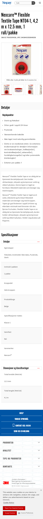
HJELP (21, 413)
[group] (6, 89)
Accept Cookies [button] (10, 513)
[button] (26, 513)
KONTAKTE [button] (7, 466)
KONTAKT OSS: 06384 (23, 425)
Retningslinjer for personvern (21, 481)
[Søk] (33, 3)
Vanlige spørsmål (21, 419)
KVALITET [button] (7, 450)
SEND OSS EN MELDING (21, 431)
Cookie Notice (8, 503)
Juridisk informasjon (18, 479)
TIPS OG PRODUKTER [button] (12, 458)
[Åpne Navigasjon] (40, 3)
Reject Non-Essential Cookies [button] (14, 508)
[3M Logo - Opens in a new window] (7, 3)
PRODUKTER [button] (8, 442)
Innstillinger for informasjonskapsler (23, 483)
